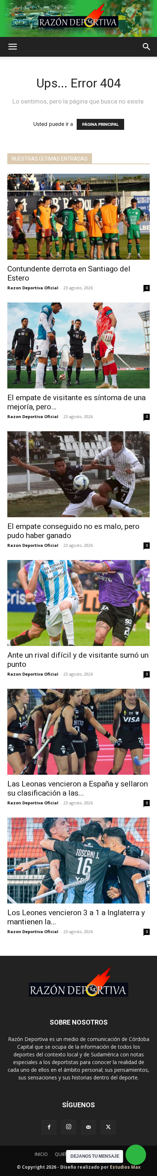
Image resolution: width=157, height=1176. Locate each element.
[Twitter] (108, 1127)
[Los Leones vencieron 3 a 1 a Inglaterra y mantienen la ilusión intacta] (78, 860)
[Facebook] (49, 1127)
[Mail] (88, 1127)
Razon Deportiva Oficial (32, 287)
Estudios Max (125, 1167)
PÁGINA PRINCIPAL (100, 124)
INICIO (41, 1154)
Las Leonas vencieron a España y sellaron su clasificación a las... (77, 788)
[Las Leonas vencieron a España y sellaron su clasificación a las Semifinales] (78, 732)
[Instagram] (68, 1127)
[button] (12, 47)
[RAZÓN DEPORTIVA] (78, 18)
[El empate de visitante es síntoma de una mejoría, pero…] (78, 345)
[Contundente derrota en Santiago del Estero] (78, 217)
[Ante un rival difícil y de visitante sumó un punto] (78, 603)
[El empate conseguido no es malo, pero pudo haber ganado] (78, 474)
